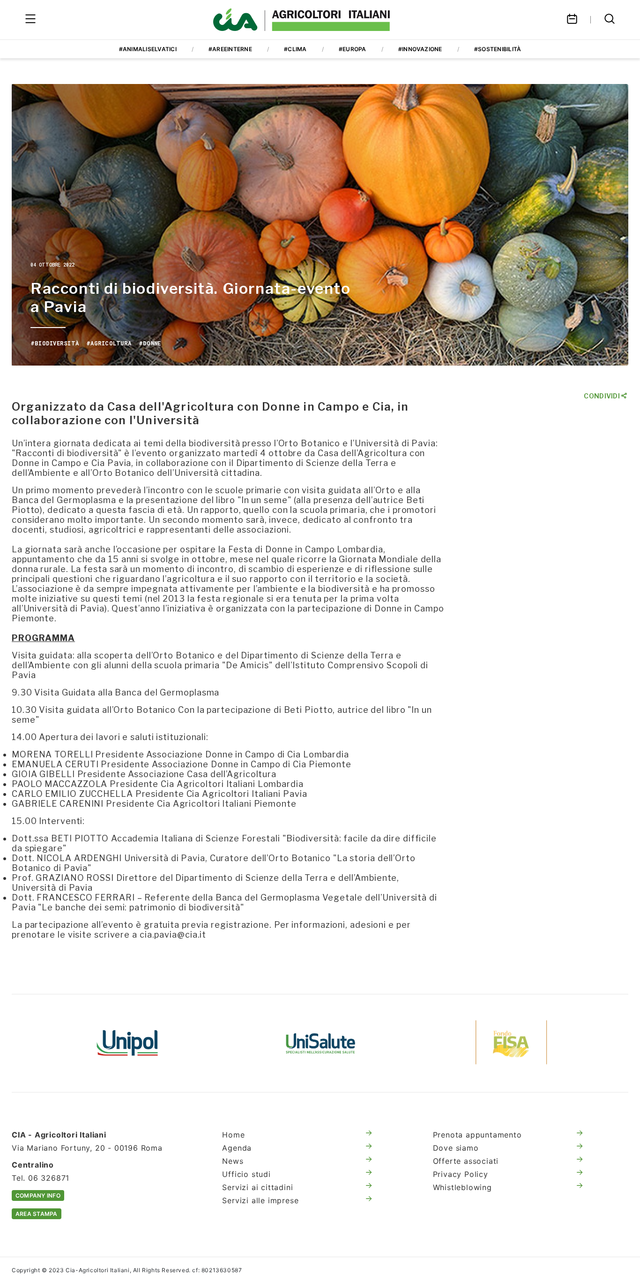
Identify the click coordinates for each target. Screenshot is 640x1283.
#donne (150, 343)
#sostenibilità (497, 49)
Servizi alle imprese (260, 1200)
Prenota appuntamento (477, 1134)
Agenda (237, 1148)
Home (233, 1134)
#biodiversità (54, 343)
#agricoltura (108, 343)
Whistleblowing (462, 1187)
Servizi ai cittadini (257, 1187)
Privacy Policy (460, 1174)
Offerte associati (466, 1161)
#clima (295, 49)
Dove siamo (456, 1148)
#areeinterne (230, 49)
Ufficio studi (246, 1174)
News (232, 1161)
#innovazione (420, 49)
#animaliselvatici (148, 49)
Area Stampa (36, 1213)
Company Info (37, 1195)
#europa (352, 49)
